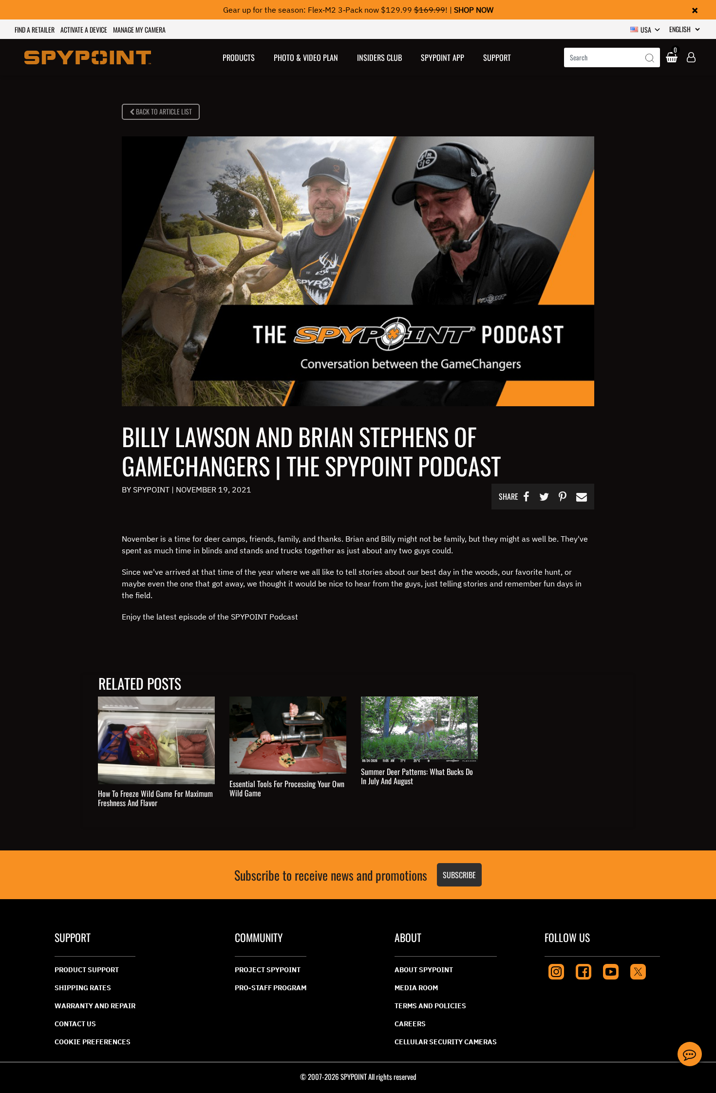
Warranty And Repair (95, 1005)
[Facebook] (583, 970)
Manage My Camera (139, 29)
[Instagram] (556, 970)
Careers (410, 1023)
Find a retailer (35, 29)
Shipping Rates (83, 987)
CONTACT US (75, 1023)
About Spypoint (424, 969)
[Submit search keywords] (650, 58)
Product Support (87, 969)
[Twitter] (638, 970)
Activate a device (83, 29)
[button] (238, 57)
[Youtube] (611, 970)
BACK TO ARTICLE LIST (163, 111)
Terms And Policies (430, 1005)
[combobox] (612, 57)
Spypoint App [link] (442, 57)
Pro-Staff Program (270, 987)
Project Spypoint (268, 969)
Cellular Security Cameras (446, 1041)
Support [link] (497, 57)
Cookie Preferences (93, 1041)
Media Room (416, 987)
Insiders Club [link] (379, 57)
